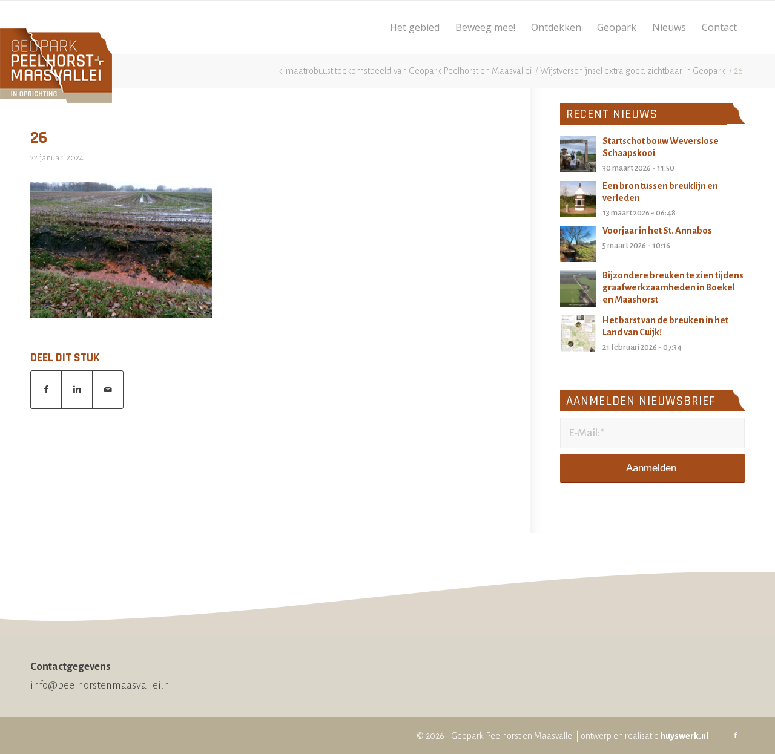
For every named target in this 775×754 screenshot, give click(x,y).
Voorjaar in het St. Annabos (657, 230)
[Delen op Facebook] (46, 389)
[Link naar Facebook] (736, 736)
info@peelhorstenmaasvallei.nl (101, 685)
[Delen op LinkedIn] (77, 389)
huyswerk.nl (684, 736)
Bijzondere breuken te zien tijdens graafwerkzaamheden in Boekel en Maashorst (673, 287)
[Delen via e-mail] (108, 389)
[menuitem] (414, 27)
